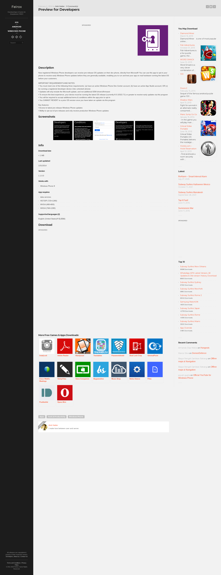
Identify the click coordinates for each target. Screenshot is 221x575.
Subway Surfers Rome (190, 315)
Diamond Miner (187, 33)
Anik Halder (60, 6)
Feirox (17, 7)
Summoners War (185, 208)
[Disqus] (103, 471)
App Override (186, 328)
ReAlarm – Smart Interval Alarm (192, 176)
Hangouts (205, 348)
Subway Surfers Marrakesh (190, 192)
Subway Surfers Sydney (190, 282)
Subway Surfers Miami (190, 321)
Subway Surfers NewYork (191, 289)
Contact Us (24, 556)
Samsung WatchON (189, 302)
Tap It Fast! (183, 200)
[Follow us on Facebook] (12, 36)
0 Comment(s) (72, 6)
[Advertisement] (86, 44)
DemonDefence (199, 353)
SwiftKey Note (214, 6)
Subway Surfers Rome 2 (191, 295)
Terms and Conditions (13, 563)
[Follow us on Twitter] (20, 36)
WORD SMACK (187, 59)
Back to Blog (210, 6)
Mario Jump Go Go (188, 114)
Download (45, 224)
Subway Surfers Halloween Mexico (194, 184)
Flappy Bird (207, 6)
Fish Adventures (187, 45)
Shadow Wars (186, 100)
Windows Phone (76, 417)
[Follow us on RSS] (16, 36)
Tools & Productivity (56, 417)
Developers (9, 556)
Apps (42, 417)
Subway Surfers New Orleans (193, 266)
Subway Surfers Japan (190, 308)
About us (16, 556)
